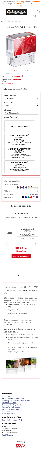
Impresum (6, 411)
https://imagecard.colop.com (18, 351)
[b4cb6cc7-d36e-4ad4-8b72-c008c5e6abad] (19, 166)
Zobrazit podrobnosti (21, 256)
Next (35, 244)
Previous (7, 244)
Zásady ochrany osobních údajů (13, 398)
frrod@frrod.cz (7, 435)
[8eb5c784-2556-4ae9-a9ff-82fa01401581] (19, 140)
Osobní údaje (7, 396)
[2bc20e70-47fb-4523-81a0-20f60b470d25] (19, 153)
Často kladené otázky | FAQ (12, 420)
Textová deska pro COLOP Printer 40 (21, 217)
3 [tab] (23, 275)
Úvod (2, 21)
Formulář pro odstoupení (11, 407)
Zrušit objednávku (8, 413)
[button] (14, 70)
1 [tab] (18, 275)
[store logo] (16, 12)
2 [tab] (21, 275)
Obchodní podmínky (9, 403)
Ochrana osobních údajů (11, 409)
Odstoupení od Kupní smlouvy (13, 405)
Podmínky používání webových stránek (16, 401)
